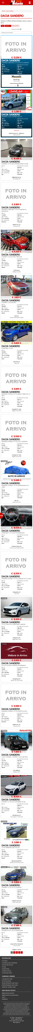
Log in (3, 997)
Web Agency (16, 1022)
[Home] (16, 2)
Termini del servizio (7, 965)
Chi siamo (4, 961)
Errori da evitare (6, 981)
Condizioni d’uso (6, 971)
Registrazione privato (8, 993)
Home (3, 11)
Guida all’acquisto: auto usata (10, 985)
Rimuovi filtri (15, 25)
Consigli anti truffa (7, 979)
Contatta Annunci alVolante (9, 963)
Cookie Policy (5, 969)
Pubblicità (4, 999)
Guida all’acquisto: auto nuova (10, 983)
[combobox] (16, 33)
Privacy (4, 967)
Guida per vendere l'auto (9, 987)
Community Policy (7, 973)
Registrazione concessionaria (10, 995)
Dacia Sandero (9, 11)
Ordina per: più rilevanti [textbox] (7, 32)
